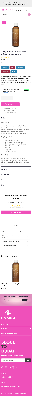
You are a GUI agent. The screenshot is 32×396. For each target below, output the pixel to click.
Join (28, 360)
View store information (10, 112)
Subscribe (24, 300)
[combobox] (16, 14)
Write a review (16, 212)
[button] (29, 10)
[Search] (29, 14)
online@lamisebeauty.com (10, 386)
